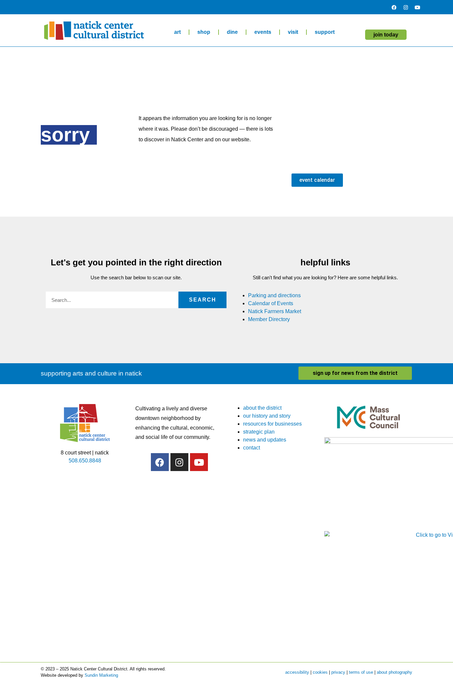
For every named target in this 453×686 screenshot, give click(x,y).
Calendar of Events (270, 303)
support (325, 32)
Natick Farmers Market (274, 311)
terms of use (361, 672)
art (177, 32)
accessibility (297, 672)
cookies (320, 672)
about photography (394, 672)
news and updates (264, 440)
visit (293, 32)
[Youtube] (417, 7)
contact (251, 447)
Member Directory (269, 319)
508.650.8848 (85, 460)
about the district (262, 408)
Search (202, 300)
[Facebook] (394, 7)
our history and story (267, 416)
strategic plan (259, 432)
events (262, 32)
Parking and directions (274, 295)
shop (203, 32)
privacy (338, 672)
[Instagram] (406, 7)
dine (232, 32)
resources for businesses (272, 424)
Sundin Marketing (101, 675)
